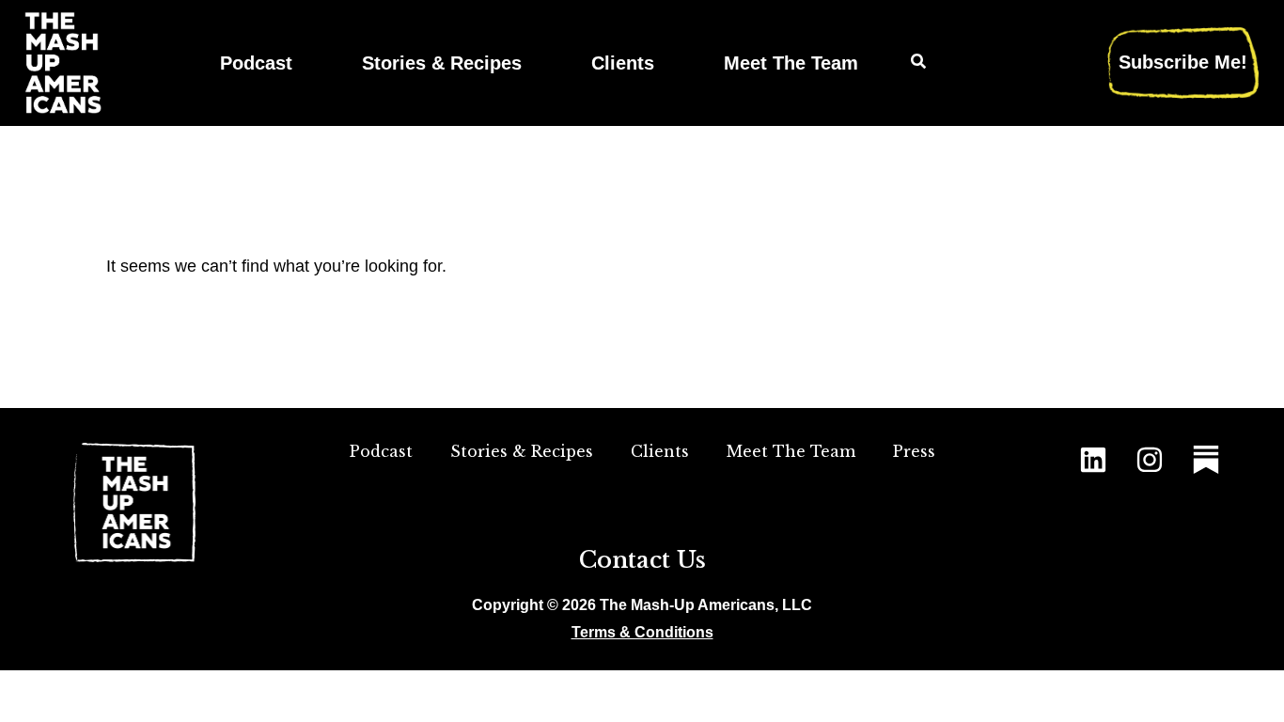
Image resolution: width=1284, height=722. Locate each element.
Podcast (256, 62)
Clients (622, 62)
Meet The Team (791, 62)
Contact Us (642, 559)
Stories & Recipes (442, 62)
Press (914, 451)
